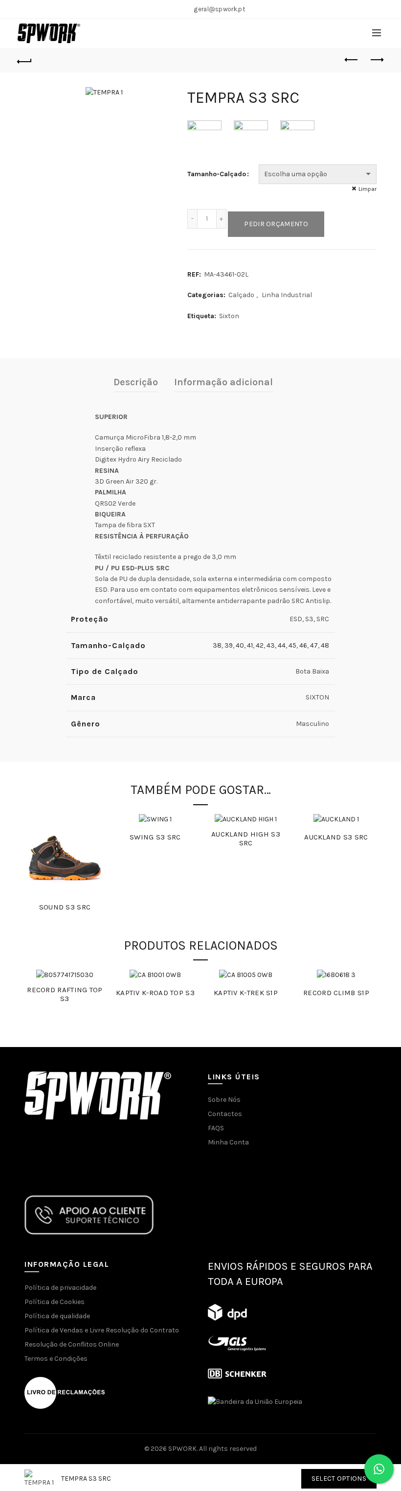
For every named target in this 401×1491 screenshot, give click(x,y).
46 (303, 645)
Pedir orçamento (276, 224)
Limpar (367, 189)
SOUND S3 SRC (65, 907)
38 (217, 645)
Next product (376, 60)
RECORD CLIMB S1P (336, 992)
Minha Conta (228, 1142)
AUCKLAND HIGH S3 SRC (245, 838)
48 (325, 645)
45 (292, 645)
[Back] (25, 60)
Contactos (225, 1114)
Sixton (229, 316)
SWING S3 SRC (155, 837)
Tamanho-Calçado (216, 174)
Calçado (241, 295)
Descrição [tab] (135, 382)
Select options (339, 1478)
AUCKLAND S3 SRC (336, 837)
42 (260, 645)
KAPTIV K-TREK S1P (246, 992)
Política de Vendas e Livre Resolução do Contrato (101, 1330)
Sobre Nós (224, 1099)
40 (240, 645)
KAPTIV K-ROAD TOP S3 (155, 992)
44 (282, 645)
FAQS (216, 1128)
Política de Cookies (54, 1302)
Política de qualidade (57, 1316)
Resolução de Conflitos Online (71, 1344)
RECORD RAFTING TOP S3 (64, 994)
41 (250, 645)
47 (314, 645)
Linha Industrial (287, 295)
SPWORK (182, 1448)
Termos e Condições (56, 1358)
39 (228, 645)
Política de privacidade (60, 1287)
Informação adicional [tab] (223, 382)
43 (271, 645)
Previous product (352, 60)
